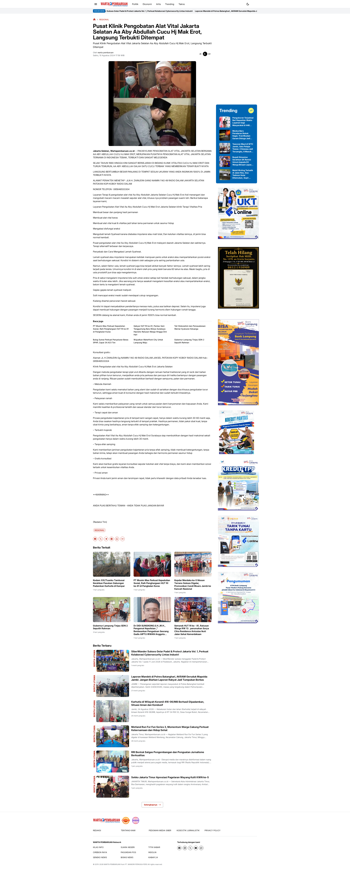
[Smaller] (201, 54)
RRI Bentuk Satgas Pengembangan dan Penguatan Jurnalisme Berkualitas (167, 754)
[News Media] (136, 820)
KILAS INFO (98, 847)
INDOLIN (152, 852)
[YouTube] (196, 848)
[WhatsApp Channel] (201, 848)
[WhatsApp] (117, 539)
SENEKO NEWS (100, 857)
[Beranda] (94, 19)
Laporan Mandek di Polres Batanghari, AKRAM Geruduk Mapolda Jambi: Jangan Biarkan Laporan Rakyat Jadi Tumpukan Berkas (185, 11)
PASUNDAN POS (128, 852)
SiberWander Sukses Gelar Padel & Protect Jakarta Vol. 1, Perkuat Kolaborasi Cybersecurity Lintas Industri (169, 653)
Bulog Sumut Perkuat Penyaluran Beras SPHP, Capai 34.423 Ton (110, 341)
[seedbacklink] (126, 820)
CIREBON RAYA (100, 852)
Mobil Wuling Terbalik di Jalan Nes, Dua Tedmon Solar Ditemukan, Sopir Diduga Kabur (242, 174)
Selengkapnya (150, 805)
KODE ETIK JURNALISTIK (188, 830)
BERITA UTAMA (94, 658)
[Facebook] (95, 539)
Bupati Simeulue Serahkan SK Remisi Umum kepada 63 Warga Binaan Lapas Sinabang (241, 161)
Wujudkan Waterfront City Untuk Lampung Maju (148, 341)
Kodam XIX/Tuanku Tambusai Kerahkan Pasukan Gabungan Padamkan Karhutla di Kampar (109, 583)
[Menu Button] (95, 4)
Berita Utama (94, 683)
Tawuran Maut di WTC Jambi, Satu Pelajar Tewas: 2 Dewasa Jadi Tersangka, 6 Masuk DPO (242, 148)
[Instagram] (185, 848)
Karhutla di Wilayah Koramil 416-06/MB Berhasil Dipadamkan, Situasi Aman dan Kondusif (167, 703)
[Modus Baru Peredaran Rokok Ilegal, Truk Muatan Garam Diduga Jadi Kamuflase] (224, 135)
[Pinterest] (111, 539)
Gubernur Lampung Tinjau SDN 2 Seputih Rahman (189, 341)
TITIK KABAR (154, 847)
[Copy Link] (122, 539)
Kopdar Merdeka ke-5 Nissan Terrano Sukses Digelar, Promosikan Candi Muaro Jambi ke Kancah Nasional (192, 584)
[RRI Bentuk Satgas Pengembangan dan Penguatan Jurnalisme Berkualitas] (112, 761)
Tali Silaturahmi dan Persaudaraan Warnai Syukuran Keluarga (189, 327)
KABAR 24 (153, 857)
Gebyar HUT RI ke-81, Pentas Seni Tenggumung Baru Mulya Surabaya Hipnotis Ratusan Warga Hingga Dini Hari (150, 330)
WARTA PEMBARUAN (112, 864)
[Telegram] (106, 539)
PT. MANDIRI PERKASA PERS (136, 864)
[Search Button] (254, 4)
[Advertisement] (236, 59)
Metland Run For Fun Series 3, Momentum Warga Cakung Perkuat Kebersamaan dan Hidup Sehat (170, 729)
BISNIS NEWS (127, 857)
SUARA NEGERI (128, 847)
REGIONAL (99, 530)
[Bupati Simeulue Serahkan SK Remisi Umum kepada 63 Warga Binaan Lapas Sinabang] (224, 161)
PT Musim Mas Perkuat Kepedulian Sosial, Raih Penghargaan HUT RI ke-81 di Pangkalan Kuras (111, 329)
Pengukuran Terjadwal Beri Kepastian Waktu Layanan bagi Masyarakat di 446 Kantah (242, 122)
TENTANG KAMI (128, 830)
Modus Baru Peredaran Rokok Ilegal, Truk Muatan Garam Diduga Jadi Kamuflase (241, 135)
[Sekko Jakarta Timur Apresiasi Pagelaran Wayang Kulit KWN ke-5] (112, 787)
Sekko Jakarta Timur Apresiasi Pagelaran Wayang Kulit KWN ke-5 (170, 777)
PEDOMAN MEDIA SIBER (160, 830)
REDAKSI (97, 830)
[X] (100, 539)
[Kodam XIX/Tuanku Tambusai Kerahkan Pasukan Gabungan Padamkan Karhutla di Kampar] (111, 564)
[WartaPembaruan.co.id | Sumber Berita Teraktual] (114, 4)
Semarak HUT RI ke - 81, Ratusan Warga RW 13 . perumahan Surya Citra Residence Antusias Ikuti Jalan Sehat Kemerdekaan (191, 630)
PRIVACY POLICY (213, 830)
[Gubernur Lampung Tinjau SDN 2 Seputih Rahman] (111, 609)
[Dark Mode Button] (247, 4)
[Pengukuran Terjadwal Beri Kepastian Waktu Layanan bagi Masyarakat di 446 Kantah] (224, 122)
